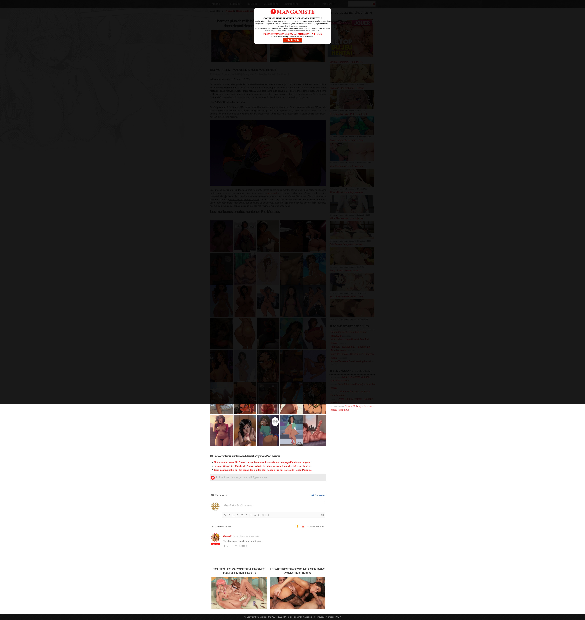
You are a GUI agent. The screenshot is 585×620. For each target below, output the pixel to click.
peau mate (261, 477)
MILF (251, 477)
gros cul (243, 477)
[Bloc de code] (255, 515)
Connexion (319, 495)
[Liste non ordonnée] (246, 515)
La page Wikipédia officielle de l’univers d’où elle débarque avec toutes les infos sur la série (262, 466)
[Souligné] (233, 515)
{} (263, 515)
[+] (267, 515)
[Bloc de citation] (250, 515)
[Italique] (229, 515)
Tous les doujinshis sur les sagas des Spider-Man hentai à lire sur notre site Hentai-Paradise (263, 470)
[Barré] (238, 515)
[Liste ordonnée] (242, 515)
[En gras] (225, 515)
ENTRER (293, 40)
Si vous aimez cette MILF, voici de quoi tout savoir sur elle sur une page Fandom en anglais (262, 462)
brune (234, 477)
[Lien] (259, 515)
